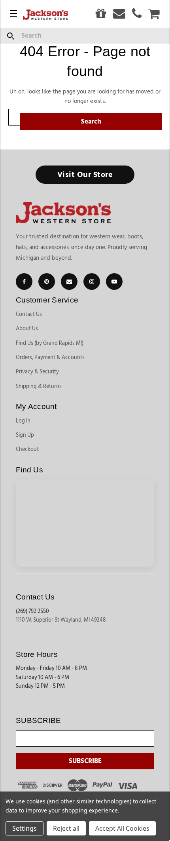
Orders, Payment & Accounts (50, 357)
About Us (27, 328)
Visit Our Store (85, 175)
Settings (24, 828)
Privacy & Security (37, 372)
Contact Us (29, 314)
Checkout (27, 449)
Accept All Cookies (122, 828)
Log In (23, 421)
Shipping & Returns (39, 386)
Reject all (66, 828)
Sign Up (25, 435)
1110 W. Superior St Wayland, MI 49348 (61, 620)
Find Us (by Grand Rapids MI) (49, 343)
